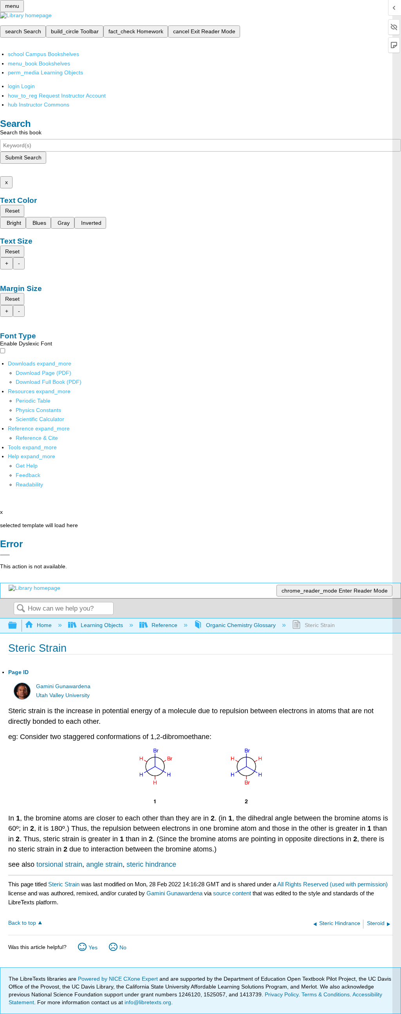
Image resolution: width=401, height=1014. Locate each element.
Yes (93, 947)
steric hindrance (151, 864)
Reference (164, 625)
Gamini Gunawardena (63, 686)
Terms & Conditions (326, 994)
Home (44, 625)
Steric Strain (63, 884)
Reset (12, 211)
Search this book (21, 132)
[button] (28, 475)
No (122, 947)
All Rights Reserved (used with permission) (332, 884)
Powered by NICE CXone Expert (118, 979)
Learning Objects (101, 625)
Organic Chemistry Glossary (240, 625)
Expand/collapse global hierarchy (17, 626)
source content (232, 893)
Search (21, 609)
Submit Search (23, 157)
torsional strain (59, 864)
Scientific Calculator (40, 419)
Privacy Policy (281, 994)
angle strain (104, 864)
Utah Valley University (63, 695)
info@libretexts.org (147, 1002)
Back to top (22, 923)
